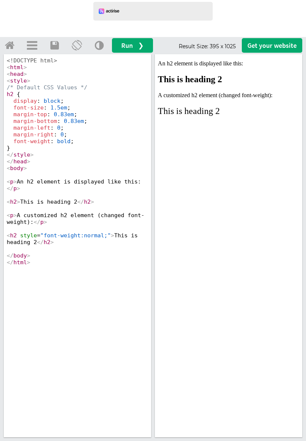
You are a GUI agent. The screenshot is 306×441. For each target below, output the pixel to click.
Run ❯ (132, 45)
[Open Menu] (32, 45)
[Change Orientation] (77, 45)
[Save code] (54, 45)
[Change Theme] (99, 45)
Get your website (272, 45)
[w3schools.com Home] (9, 45)
